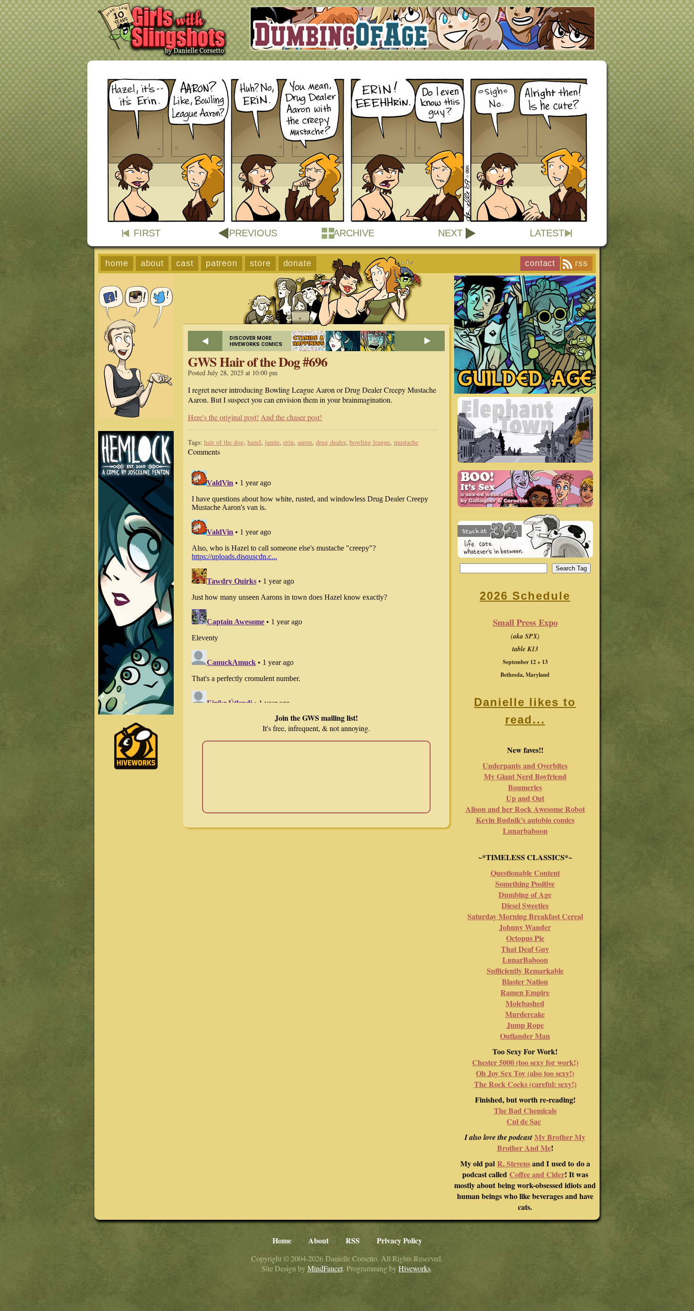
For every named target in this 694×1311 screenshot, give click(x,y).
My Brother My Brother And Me (541, 1142)
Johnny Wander (525, 927)
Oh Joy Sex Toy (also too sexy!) (525, 1073)
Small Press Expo (525, 622)
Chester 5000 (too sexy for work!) (525, 1062)
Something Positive (525, 883)
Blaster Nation (525, 981)
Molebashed (525, 1003)
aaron (304, 442)
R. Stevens (513, 1163)
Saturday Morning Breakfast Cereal (525, 916)
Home (116, 263)
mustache (406, 442)
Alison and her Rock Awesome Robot (525, 808)
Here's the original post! (223, 417)
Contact (540, 263)
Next (450, 233)
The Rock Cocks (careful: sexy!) (525, 1083)
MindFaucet (325, 1268)
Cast (185, 263)
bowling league (369, 442)
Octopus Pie (525, 937)
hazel (254, 442)
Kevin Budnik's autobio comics (525, 819)
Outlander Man (525, 1035)
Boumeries (525, 787)
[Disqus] (316, 584)
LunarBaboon (525, 959)
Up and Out (525, 798)
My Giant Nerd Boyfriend (525, 776)
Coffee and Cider (537, 1174)
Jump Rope (525, 1024)
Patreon (221, 263)
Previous (253, 233)
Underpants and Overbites (524, 765)
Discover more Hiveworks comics (255, 341)
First (147, 233)
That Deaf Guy (525, 948)
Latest (547, 233)
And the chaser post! (291, 417)
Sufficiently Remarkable (525, 970)
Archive (353, 233)
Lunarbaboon (525, 830)
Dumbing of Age (525, 894)
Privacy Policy (399, 1240)
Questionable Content (525, 872)
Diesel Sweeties (525, 905)
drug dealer (331, 442)
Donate (297, 263)
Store (260, 263)
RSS (581, 263)
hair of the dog (224, 442)
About (152, 263)
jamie (272, 442)
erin (288, 442)
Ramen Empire (525, 992)
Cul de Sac (524, 1121)
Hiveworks (414, 1268)
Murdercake (525, 1014)
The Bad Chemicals (525, 1110)
